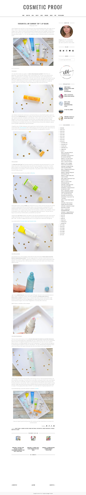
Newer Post (14, 485)
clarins (23, 428)
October (63, 146)
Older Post (52, 485)
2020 (61, 137)
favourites (39, 428)
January (62, 223)
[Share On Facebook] (49, 426)
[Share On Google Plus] (51, 426)
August (62, 149)
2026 (61, 128)
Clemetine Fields (33, 221)
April (62, 218)
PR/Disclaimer (61, 15)
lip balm (52, 428)
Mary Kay (33, 173)
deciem (26, 428)
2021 (61, 136)
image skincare (46, 428)
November (63, 144)
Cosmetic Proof (43, 7)
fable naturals (32, 428)
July (62, 150)
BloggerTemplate (50, 493)
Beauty (37, 15)
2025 (61, 129)
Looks (41, 15)
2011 (61, 234)
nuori (17, 429)
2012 (61, 233)
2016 (61, 226)
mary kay (14, 429)
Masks (51, 15)
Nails (33, 15)
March (62, 220)
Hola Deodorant (23, 127)
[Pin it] (54, 426)
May (62, 216)
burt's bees (18, 428)
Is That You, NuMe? (68, 109)
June (62, 215)
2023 (61, 133)
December (63, 142)
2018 (61, 141)
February (63, 221)
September (63, 147)
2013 (61, 231)
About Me (28, 15)
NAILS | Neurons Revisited (66, 161)
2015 (61, 228)
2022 (61, 134)
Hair (55, 15)
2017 (61, 225)
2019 (61, 139)
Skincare (46, 15)
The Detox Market (24, 221)
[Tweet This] (47, 426)
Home (23, 15)
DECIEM (36, 388)
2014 (61, 229)
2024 (61, 131)
